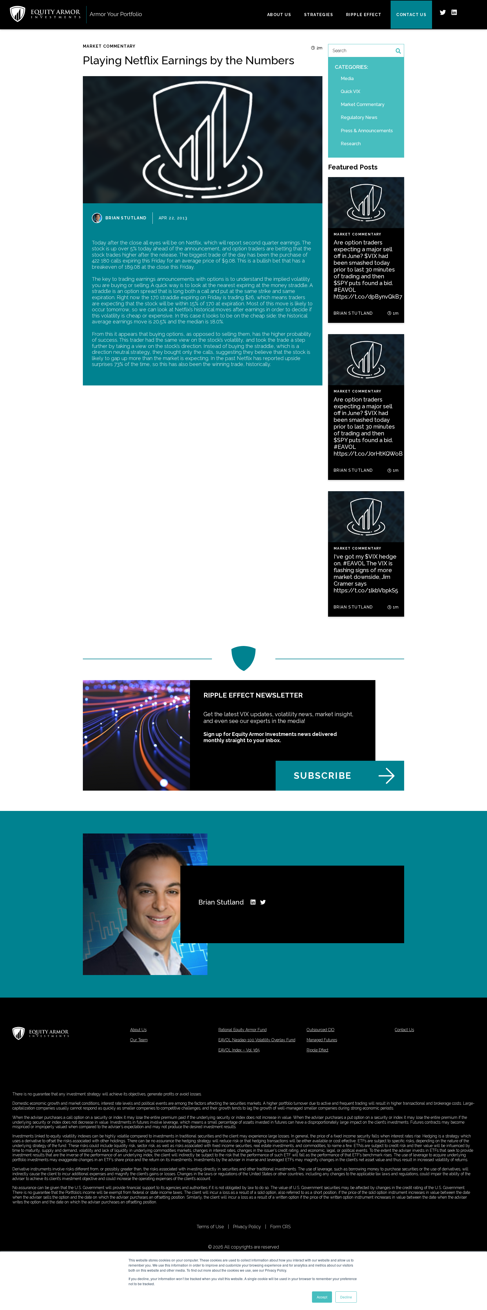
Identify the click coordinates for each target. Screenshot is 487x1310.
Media (347, 78)
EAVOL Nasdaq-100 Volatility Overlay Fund (256, 1040)
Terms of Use (210, 1226)
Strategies (318, 14)
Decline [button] (346, 1296)
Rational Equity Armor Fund (242, 1029)
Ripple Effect (363, 14)
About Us (279, 14)
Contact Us (411, 14)
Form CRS (280, 1226)
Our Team (139, 1040)
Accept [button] (322, 1296)
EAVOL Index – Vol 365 (239, 1050)
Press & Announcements (367, 130)
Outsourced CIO (321, 1029)
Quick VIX (350, 91)
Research (351, 143)
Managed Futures (322, 1040)
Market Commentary (109, 46)
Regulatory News (359, 117)
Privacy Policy (247, 1226)
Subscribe (323, 775)
